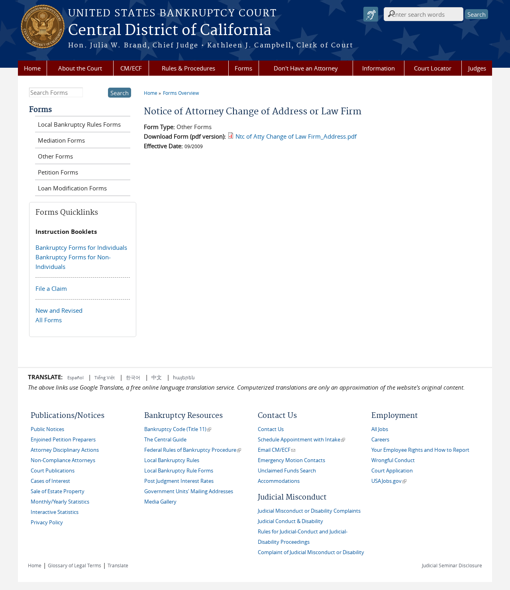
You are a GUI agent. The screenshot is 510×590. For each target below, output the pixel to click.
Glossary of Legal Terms (74, 565)
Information (378, 68)
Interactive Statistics (54, 512)
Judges (477, 68)
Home (32, 68)
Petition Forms (58, 172)
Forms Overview (181, 93)
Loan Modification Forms (72, 188)
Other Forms (55, 156)
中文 (156, 377)
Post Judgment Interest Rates (179, 481)
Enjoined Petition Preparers (63, 439)
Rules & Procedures (188, 68)
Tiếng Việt (104, 377)
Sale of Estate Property (57, 491)
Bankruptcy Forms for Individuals (81, 247)
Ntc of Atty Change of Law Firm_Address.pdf (296, 136)
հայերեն (184, 377)
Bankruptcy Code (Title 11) (177, 429)
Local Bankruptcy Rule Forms (178, 470)
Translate (118, 565)
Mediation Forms (61, 140)
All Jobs (379, 429)
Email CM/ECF (276, 450)
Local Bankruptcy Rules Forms (79, 124)
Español (76, 377)
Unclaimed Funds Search (287, 470)
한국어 (133, 377)
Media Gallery (160, 501)
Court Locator (432, 68)
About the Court (80, 68)
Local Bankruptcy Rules (171, 460)
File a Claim (51, 288)
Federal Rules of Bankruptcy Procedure (192, 450)
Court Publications (53, 470)
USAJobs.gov (388, 481)
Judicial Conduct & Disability (290, 521)
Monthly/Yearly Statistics (60, 501)
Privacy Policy (47, 522)
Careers (380, 439)
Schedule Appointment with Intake (301, 439)
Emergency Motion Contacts (291, 460)
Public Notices (47, 429)
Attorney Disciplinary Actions (65, 450)
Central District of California (169, 31)
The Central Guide (165, 439)
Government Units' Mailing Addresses (188, 491)
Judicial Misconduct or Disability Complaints (309, 511)
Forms (243, 68)
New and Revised (58, 310)
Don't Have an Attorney (306, 68)
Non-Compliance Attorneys (63, 460)
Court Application (392, 470)
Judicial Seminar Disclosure (452, 565)
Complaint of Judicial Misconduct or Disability (311, 552)
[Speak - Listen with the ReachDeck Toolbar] (370, 14)
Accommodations (279, 481)
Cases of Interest (50, 481)
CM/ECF (131, 68)
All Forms (48, 320)
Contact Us (271, 429)
